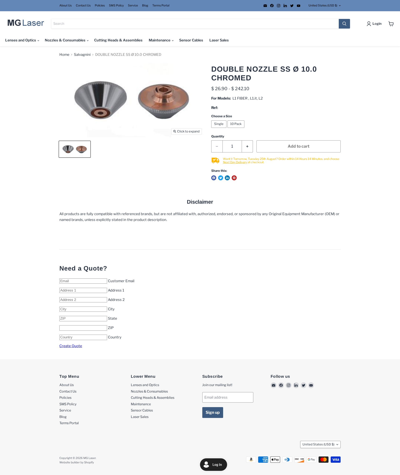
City (111, 309)
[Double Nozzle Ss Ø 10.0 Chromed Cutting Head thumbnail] (74, 149)
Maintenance (160, 40)
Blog (145, 5)
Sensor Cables (191, 40)
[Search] (344, 24)
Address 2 (116, 300)
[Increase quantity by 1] (247, 146)
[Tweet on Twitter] (220, 177)
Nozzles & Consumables (65, 40)
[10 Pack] (237, 129)
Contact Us (83, 5)
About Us (65, 5)
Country (114, 337)
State (112, 318)
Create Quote (70, 346)
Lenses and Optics (21, 40)
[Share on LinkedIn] (227, 177)
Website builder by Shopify (76, 462)
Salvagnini (82, 55)
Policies (100, 5)
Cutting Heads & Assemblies (118, 40)
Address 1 (116, 290)
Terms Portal (160, 5)
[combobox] (195, 24)
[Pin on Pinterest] (234, 177)
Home (64, 55)
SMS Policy (116, 5)
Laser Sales (219, 40)
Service (133, 5)
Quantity (217, 136)
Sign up (213, 412)
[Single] (219, 129)
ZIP (111, 328)
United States (323, 5)
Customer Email (121, 281)
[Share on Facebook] (213, 177)
